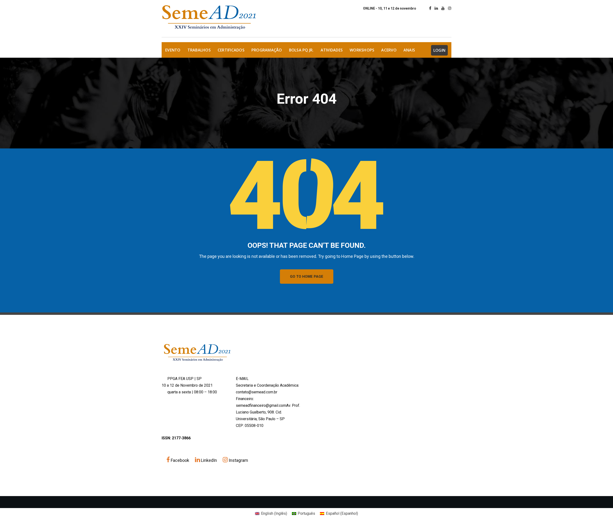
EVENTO (173, 50)
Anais (409, 50)
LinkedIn (209, 460)
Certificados (231, 50)
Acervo (389, 50)
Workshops (362, 50)
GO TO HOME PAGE (306, 276)
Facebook (180, 460)
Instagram (238, 460)
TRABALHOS (199, 50)
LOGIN (439, 50)
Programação (266, 50)
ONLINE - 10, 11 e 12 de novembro (389, 8)
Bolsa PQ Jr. (301, 50)
